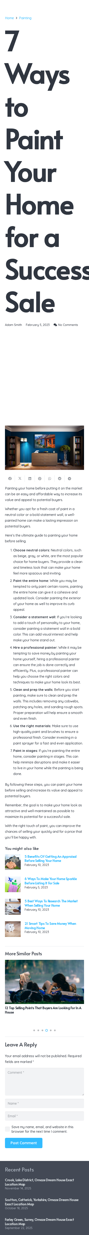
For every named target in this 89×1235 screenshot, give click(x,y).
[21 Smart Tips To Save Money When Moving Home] (13, 929)
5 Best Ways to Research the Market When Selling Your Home (51, 903)
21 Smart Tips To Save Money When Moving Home (50, 925)
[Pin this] (40, 478)
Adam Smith (13, 325)
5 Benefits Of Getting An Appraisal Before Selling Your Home (50, 858)
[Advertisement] (44, 374)
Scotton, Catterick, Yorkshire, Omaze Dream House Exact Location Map (41, 1201)
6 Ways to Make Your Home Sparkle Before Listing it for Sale (51, 880)
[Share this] (10, 478)
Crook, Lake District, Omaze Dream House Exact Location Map (39, 1181)
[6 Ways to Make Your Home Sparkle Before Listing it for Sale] (13, 884)
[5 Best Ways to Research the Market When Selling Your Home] (13, 906)
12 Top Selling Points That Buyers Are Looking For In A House (43, 1009)
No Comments (68, 325)
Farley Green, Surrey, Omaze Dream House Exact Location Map (39, 1221)
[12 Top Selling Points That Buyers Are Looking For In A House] (44, 982)
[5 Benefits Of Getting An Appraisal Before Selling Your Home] (13, 862)
